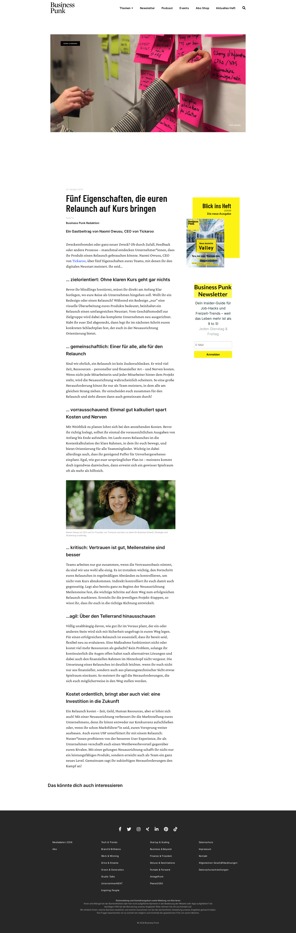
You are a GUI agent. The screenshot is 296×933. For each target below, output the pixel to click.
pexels (237, 125)
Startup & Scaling (159, 842)
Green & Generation (112, 869)
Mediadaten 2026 (62, 842)
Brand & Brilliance (111, 849)
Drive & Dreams (110, 862)
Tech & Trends (109, 842)
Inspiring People (110, 890)
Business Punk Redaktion (82, 223)
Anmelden (213, 354)
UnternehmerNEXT (111, 883)
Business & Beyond (161, 849)
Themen (125, 8)
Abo (54, 849)
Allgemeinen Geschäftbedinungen (218, 862)
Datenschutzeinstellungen (214, 869)
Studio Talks (108, 876)
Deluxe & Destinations (162, 862)
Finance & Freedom (161, 856)
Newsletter (147, 8)
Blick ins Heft (216, 205)
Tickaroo (79, 261)
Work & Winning (70, 43)
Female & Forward (160, 869)
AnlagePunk (156, 876)
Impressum (205, 849)
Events (184, 8)
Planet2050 (156, 883)
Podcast (167, 8)
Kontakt (203, 856)
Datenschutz (206, 842)
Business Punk (62, 7)
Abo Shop (202, 8)
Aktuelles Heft (225, 8)
